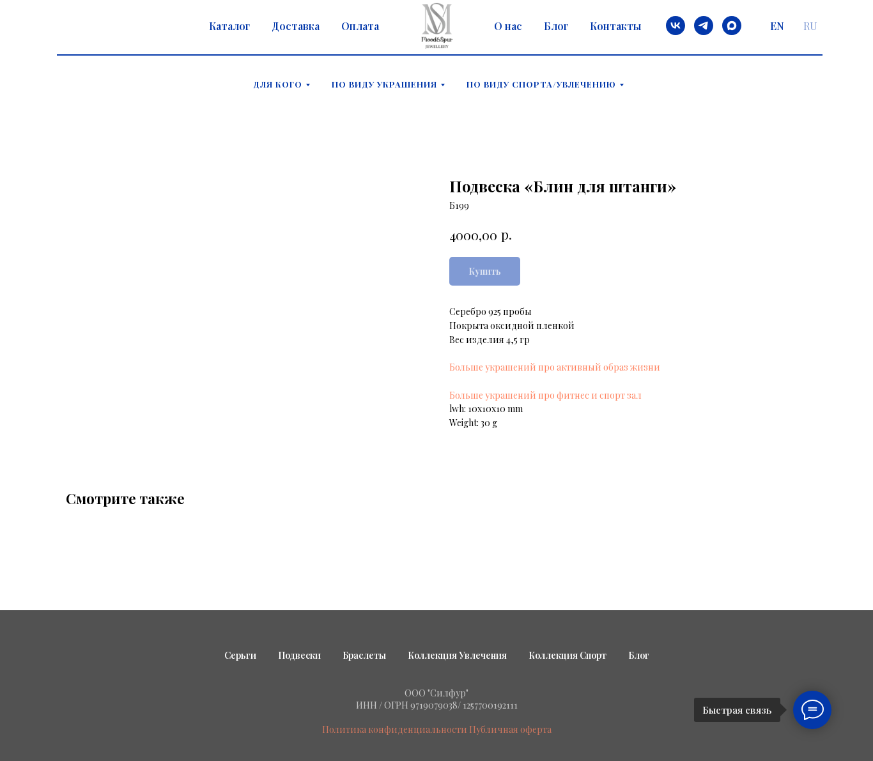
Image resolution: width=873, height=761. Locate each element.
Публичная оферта (510, 729)
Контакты (615, 26)
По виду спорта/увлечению (541, 84)
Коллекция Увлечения (457, 655)
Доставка (296, 26)
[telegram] (703, 25)
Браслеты (364, 655)
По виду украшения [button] (384, 84)
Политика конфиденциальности (394, 729)
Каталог (229, 26)
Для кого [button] (277, 84)
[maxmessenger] (731, 25)
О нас (508, 26)
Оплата (360, 26)
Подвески (299, 655)
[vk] (675, 25)
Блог (556, 26)
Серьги (240, 655)
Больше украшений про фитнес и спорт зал (545, 395)
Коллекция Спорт (567, 655)
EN (777, 26)
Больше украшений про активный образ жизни (554, 367)
